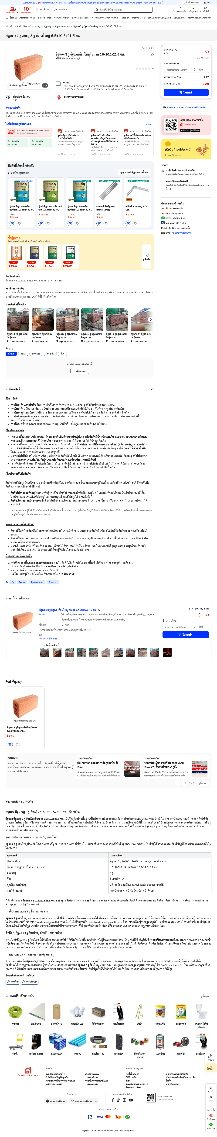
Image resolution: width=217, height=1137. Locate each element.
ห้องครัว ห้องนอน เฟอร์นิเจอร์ (199, 17)
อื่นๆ (62, 353)
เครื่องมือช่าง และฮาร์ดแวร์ (131, 17)
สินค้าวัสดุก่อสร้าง (25, 26)
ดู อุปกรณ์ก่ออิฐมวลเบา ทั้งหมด (134, 172)
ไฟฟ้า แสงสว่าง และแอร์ (81, 17)
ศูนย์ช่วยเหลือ (172, 1083)
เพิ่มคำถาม (81, 371)
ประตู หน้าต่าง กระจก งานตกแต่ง (105, 17)
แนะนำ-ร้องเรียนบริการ (137, 1083)
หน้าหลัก (9, 26)
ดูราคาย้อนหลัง (50, 638)
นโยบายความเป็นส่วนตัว (177, 1073)
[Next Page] (185, 783)
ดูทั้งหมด (148, 124)
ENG (209, 2)
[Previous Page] (178, 783)
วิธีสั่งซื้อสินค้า (132, 1073)
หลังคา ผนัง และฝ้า (44, 17)
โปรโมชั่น (50, 353)
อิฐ (38, 26)
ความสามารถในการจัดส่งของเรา (60, 1080)
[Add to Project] (168, 143)
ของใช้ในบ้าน (179, 17)
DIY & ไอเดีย (44, 9)
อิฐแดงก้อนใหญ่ (62, 26)
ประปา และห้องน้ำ (61, 17)
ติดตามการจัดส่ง (133, 1087)
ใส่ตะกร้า (188, 92)
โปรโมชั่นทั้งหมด (192, 2)
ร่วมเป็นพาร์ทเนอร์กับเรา (96, 1080)
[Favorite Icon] (144, 48)
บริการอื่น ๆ (62, 9)
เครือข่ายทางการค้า (54, 1083)
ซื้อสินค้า (13, 17)
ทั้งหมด (11, 353)
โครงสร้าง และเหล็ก (27, 17)
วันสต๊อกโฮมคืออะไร (55, 1073)
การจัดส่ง (36, 353)
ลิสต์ (128, 1080)
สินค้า (23, 353)
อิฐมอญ (47, 26)
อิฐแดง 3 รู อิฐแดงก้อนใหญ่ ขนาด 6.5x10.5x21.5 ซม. (68, 610)
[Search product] (97, 9)
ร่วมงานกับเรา (91, 1077)
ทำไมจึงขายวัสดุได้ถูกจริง (57, 1077)
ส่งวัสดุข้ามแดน (92, 1073)
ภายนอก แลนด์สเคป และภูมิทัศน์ (157, 17)
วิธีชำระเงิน (131, 1077)
